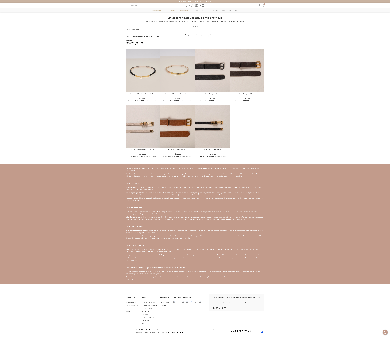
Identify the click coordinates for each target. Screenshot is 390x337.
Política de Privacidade (174, 332)
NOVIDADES (171, 10)
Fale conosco (146, 320)
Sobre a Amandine (131, 302)
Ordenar (203, 36)
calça (149, 198)
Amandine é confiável (132, 305)
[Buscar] (126, 5)
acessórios (237, 277)
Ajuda (144, 297)
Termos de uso (165, 297)
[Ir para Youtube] (225, 308)
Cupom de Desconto (148, 317)
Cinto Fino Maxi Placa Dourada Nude (178, 94)
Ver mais (195, 26)
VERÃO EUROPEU (157, 10)
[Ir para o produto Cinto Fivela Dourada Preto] (212, 126)
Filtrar (190, 36)
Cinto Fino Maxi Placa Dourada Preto (142, 94)
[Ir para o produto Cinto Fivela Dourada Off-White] (143, 126)
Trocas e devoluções (148, 308)
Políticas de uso (164, 302)
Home (128, 36)
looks (162, 272)
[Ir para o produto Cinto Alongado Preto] (212, 70)
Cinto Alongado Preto (212, 94)
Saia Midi (128, 311)
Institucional (130, 297)
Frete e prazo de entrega (149, 305)
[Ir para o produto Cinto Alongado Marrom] (247, 70)
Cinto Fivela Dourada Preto (212, 149)
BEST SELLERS (184, 10)
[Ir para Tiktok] (219, 308)
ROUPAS (195, 10)
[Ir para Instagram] (214, 308)
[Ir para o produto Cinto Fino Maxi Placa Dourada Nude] (177, 70)
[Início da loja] (195, 5)
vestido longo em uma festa (230, 219)
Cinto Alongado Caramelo (177, 149)
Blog (127, 308)
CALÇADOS (205, 10)
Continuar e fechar (241, 331)
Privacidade (163, 305)
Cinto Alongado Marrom (247, 94)
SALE (236, 10)
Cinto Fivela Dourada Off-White (142, 149)
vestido (182, 258)
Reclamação (145, 323)
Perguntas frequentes (148, 302)
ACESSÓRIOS (226, 10)
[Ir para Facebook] (217, 308)
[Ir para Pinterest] (222, 308)
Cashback (145, 314)
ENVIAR (246, 303)
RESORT (215, 10)
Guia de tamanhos (147, 311)
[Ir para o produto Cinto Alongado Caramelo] (177, 126)
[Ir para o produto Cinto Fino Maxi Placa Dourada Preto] (143, 70)
